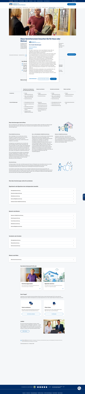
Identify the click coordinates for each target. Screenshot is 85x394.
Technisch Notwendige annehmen (43, 78)
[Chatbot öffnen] (79, 388)
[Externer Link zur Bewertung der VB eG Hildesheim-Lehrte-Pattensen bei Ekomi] (63, 387)
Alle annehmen (53, 78)
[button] (42, 190)
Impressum (31, 48)
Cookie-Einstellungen (33, 78)
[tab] (12, 7)
